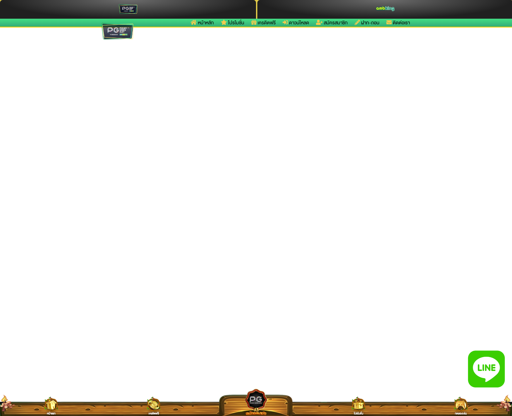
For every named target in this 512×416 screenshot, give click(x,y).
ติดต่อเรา (401, 23)
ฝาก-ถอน (369, 23)
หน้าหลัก (205, 23)
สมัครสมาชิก (335, 23)
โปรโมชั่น (235, 23)
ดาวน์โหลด (298, 23)
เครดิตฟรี (266, 23)
